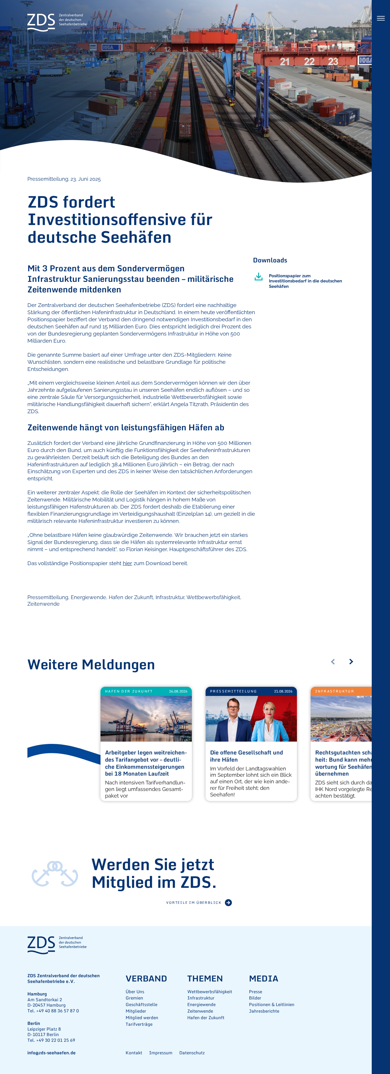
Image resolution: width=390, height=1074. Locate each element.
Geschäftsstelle (141, 1004)
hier (127, 563)
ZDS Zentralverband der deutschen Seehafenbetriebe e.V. (57, 23)
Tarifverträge (139, 1024)
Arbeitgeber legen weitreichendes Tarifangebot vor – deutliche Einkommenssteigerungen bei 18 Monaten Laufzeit (146, 763)
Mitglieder (136, 1011)
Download (258, 276)
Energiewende (88, 597)
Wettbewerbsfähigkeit (213, 597)
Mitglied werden (142, 1017)
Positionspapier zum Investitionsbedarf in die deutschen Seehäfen (305, 281)
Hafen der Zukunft (131, 597)
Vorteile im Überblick (194, 902)
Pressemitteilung (47, 597)
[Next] (353, 662)
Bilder (255, 998)
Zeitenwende (43, 604)
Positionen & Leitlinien (271, 1004)
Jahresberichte (264, 1011)
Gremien (134, 998)
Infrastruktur (170, 597)
